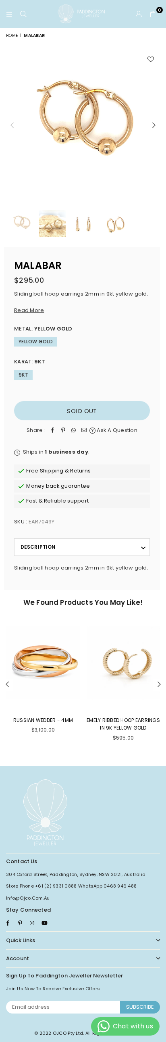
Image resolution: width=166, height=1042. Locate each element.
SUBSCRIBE (140, 1007)
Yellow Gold (36, 341)
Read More (29, 310)
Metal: (43, 328)
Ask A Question (116, 430)
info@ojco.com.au (28, 898)
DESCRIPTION (38, 546)
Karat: (30, 361)
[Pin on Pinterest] (63, 430)
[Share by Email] (84, 430)
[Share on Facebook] (53, 430)
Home (12, 35)
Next (154, 126)
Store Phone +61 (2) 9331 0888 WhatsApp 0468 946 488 (71, 886)
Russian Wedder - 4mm (43, 720)
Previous (12, 126)
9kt (23, 374)
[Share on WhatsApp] (73, 430)
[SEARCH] (24, 14)
